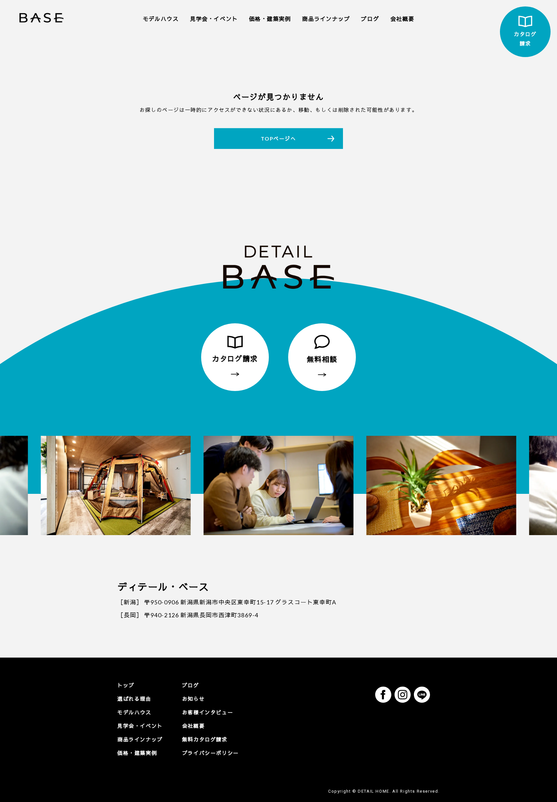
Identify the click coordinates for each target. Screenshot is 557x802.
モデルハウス (161, 18)
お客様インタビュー (207, 712)
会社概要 (402, 18)
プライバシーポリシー (210, 753)
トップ (125, 685)
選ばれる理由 (134, 699)
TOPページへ (278, 138)
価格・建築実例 (270, 18)
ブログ (370, 18)
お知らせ (193, 699)
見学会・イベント (214, 18)
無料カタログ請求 (205, 739)
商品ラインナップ (326, 18)
